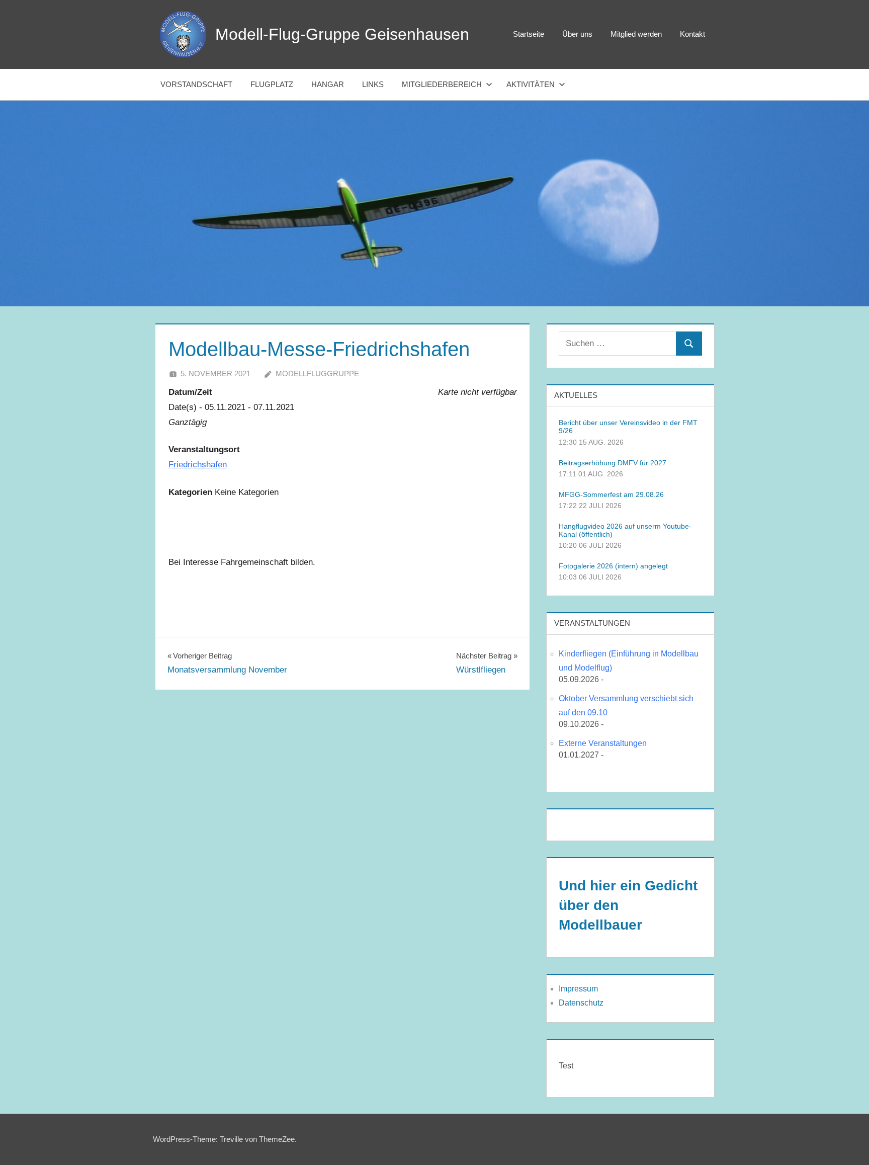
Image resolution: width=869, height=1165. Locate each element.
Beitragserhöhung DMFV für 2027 (612, 463)
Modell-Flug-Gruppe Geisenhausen (342, 34)
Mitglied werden (636, 34)
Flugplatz (271, 84)
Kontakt (692, 34)
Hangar (327, 84)
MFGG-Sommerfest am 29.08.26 (611, 494)
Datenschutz (581, 1002)
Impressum (578, 988)
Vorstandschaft (196, 84)
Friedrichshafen (197, 464)
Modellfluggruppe (317, 373)
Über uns (577, 34)
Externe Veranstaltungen (603, 743)
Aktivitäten (530, 84)
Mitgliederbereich (442, 84)
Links (373, 84)
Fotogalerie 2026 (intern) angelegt (613, 566)
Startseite (528, 34)
